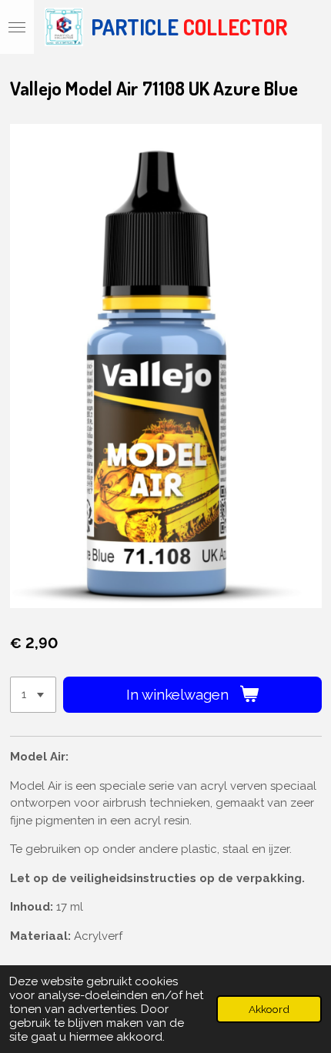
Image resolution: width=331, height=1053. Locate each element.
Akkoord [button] (269, 1009)
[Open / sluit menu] (17, 27)
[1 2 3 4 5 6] (33, 695)
